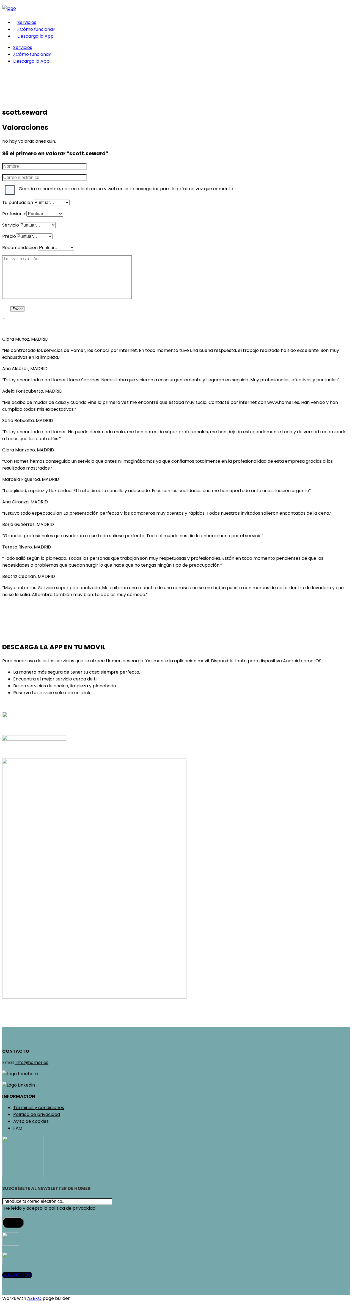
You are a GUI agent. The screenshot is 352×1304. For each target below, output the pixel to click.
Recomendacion (20, 247)
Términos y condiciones (38, 1107)
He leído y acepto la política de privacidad (49, 1208)
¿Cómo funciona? (36, 29)
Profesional (14, 214)
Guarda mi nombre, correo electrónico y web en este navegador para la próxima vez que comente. (126, 189)
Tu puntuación (17, 202)
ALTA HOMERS (17, 1275)
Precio (9, 236)
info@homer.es (31, 1062)
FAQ (17, 1128)
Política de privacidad (36, 1114)
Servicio (10, 225)
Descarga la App (35, 36)
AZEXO (34, 1298)
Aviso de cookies (31, 1121)
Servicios (26, 22)
